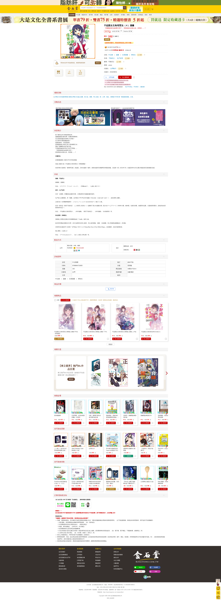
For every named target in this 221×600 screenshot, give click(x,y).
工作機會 (61, 563)
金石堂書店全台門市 (64, 557)
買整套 (107, 39)
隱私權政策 (62, 566)
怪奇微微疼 (57, 415)
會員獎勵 (72, 14)
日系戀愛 (125, 55)
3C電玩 (123, 14)
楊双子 (99, 11)
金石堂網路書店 (63, 554)
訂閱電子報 (80, 560)
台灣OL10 (92, 448)
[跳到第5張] (164, 125)
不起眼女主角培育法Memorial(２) (150, 331)
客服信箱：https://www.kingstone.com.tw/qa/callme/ (110, 592)
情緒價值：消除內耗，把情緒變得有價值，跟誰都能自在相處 (112, 417)
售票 (150, 14)
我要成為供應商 (118, 554)
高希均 (123, 11)
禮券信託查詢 (81, 563)
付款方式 (97, 554)
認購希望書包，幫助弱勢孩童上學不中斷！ (119, 43)
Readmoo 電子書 (128, 31)
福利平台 (116, 566)
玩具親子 (116, 14)
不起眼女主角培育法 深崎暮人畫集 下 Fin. (95, 331)
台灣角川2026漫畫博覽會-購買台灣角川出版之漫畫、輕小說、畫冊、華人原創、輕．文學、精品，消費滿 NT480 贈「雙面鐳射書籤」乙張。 (94, 97)
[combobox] (101, 7)
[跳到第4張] (163, 125)
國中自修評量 (83, 11)
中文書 (78, 14)
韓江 (89, 11)
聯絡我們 (97, 563)
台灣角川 (113, 68)
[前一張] (62, 41)
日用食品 (140, 14)
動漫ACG (84, 14)
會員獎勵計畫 (81, 557)
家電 (128, 14)
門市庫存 (136, 86)
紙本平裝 (107, 31)
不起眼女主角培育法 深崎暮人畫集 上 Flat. (124, 331)
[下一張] (94, 41)
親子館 (91, 14)
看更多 (98, 62)
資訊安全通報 (62, 569)
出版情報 (61, 560)
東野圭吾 (94, 11)
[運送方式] (218, 597)
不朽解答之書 (105, 11)
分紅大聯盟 (117, 560)
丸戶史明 (120, 58)
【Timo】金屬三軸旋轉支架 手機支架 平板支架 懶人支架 (129, 483)
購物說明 (97, 552)
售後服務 (97, 560)
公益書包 (112, 11)
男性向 (133, 55)
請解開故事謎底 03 (146, 415)
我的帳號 (79, 552)
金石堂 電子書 (115, 31)
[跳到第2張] (161, 125)
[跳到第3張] (162, 125)
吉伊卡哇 (118, 11)
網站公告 (97, 566)
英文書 (96, 14)
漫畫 (117, 55)
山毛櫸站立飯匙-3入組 (147, 481)
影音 (146, 14)
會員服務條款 (81, 566)
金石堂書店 (62, 552)
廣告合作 (116, 557)
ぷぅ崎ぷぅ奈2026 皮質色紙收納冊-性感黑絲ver (60, 450)
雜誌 (101, 14)
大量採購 (142, 86)
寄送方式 (97, 557)
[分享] (218, 593)
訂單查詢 (79, 554)
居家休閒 (133, 14)
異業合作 (116, 552)
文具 (111, 14)
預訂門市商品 (128, 86)
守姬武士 (112, 58)
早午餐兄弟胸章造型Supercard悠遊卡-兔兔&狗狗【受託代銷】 (112, 450)
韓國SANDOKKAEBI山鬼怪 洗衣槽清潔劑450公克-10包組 (95, 483)
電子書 (106, 14)
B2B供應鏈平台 (118, 569)
